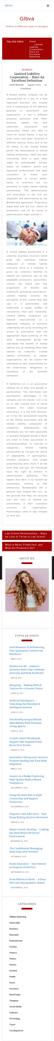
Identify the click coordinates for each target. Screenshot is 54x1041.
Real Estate (14, 994)
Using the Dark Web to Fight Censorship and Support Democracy (25, 798)
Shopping (13, 1000)
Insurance (14, 988)
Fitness (12, 958)
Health (12, 976)
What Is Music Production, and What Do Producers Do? (24, 546)
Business (27, 69)
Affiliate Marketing (17, 917)
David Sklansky (16, 85)
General (13, 970)
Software (13, 1012)
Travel (12, 1024)
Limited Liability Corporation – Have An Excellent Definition (27, 77)
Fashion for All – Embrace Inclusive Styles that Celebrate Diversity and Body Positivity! (26, 669)
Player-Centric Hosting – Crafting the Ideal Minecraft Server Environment (29, 833)
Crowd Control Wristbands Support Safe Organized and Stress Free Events (25, 742)
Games (12, 964)
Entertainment (15, 940)
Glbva (27, 19)
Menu (9, 5)
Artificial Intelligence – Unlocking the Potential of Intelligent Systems (24, 704)
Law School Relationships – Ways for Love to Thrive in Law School (26, 535)
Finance (13, 952)
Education (14, 934)
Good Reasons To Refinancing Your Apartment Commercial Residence (26, 650)
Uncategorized (16, 1030)
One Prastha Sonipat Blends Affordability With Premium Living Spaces (25, 723)
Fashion (13, 946)
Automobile (14, 923)
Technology (14, 1018)
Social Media (15, 1006)
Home (12, 982)
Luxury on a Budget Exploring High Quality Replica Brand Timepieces (26, 779)
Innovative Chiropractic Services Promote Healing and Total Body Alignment (28, 761)
